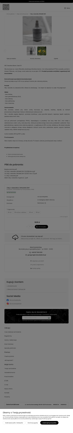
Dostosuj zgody (33, 423)
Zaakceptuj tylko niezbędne (14, 423)
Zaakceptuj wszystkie (49, 423)
